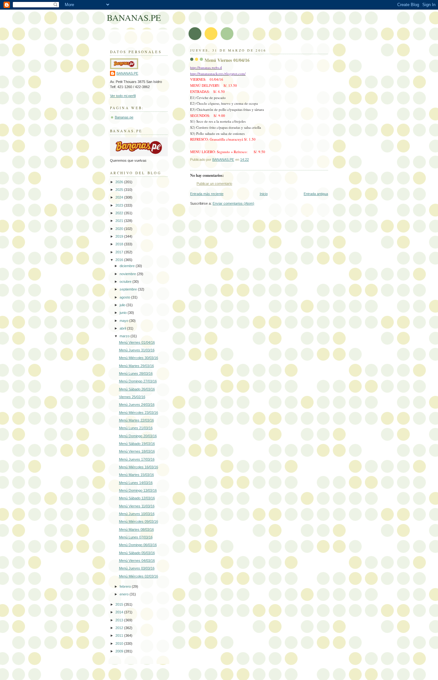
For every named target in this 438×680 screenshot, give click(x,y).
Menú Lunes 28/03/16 (136, 373)
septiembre (129, 289)
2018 (119, 244)
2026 (119, 182)
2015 (119, 604)
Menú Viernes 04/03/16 (137, 560)
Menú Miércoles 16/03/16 (138, 467)
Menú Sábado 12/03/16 (137, 498)
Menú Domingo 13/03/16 (138, 490)
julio (123, 305)
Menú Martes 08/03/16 (136, 529)
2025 (119, 190)
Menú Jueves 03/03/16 (137, 568)
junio (124, 313)
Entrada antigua (316, 194)
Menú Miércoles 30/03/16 (138, 358)
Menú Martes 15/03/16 (136, 475)
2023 (119, 205)
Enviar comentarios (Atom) (233, 203)
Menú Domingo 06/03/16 (138, 545)
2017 (119, 252)
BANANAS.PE (134, 17)
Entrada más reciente (206, 194)
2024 (119, 197)
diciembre (128, 266)
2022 (119, 213)
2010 (119, 643)
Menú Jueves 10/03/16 (137, 514)
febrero (126, 586)
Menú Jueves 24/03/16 (137, 404)
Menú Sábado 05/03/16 (137, 553)
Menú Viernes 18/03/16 (137, 451)
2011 (119, 635)
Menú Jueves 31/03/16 (137, 350)
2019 (119, 236)
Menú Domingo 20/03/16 (138, 436)
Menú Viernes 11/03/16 (137, 506)
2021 (119, 221)
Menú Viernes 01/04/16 (137, 342)
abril (123, 328)
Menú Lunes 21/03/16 (136, 428)
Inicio (264, 194)
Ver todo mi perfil (123, 96)
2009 (119, 651)
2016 (119, 260)
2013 (119, 620)
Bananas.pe (124, 117)
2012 (119, 628)
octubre (126, 281)
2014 (119, 612)
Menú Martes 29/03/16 (136, 366)
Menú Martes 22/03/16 (136, 420)
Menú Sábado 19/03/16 (137, 444)
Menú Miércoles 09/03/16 (138, 521)
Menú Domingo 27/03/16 (138, 381)
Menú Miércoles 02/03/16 (138, 576)
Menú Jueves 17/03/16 (137, 459)
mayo (124, 321)
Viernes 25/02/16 (132, 397)
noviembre (128, 274)
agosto (125, 297)
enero (125, 594)
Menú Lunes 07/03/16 (136, 537)
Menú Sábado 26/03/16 (137, 389)
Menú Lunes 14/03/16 (136, 483)
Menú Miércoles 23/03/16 (138, 412)
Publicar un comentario (214, 183)
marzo (125, 336)
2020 (119, 229)
